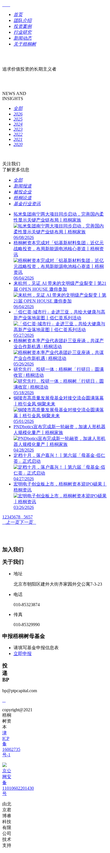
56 (26, 516)
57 (30, 516)
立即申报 (23, 653)
